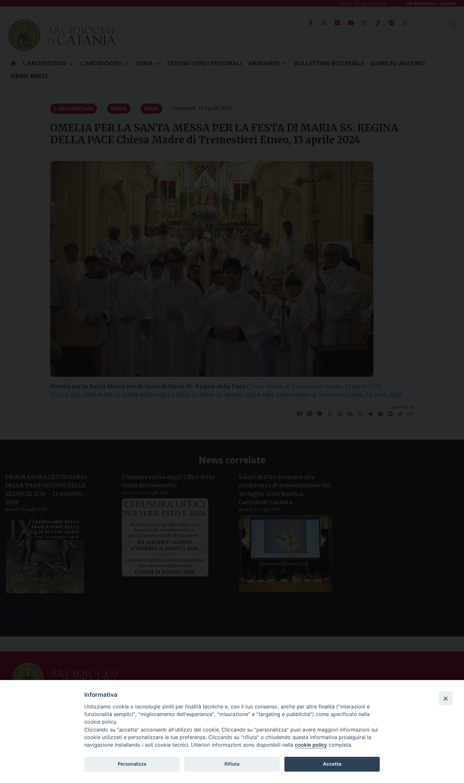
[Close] (446, 698)
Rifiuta (231, 764)
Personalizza (132, 764)
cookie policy (311, 745)
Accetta (332, 764)
